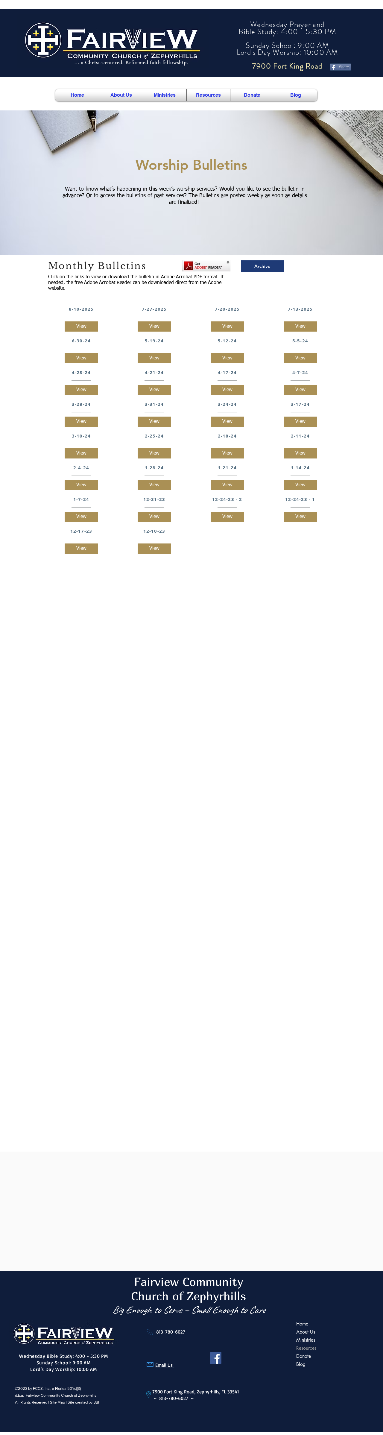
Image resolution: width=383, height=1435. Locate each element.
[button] (121, 95)
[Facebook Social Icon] (215, 1358)
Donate (303, 1356)
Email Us (164, 1365)
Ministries (305, 1340)
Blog (301, 1364)
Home (302, 1324)
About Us (305, 1332)
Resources (306, 1348)
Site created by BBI (83, 1402)
